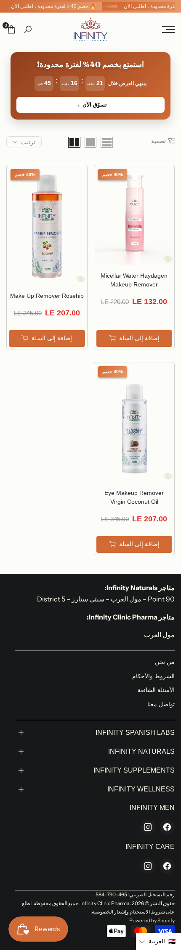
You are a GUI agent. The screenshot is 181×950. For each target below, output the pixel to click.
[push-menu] (168, 29)
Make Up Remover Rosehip (47, 295)
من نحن (165, 661)
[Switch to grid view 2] (74, 142)
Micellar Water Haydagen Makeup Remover (134, 280)
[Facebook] (167, 827)
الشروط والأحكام (153, 676)
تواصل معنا (161, 704)
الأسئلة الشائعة (156, 690)
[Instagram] (147, 827)
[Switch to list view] (107, 142)
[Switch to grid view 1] (90, 142)
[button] (158, 941)
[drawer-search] (27, 29)
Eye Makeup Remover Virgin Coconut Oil (134, 497)
